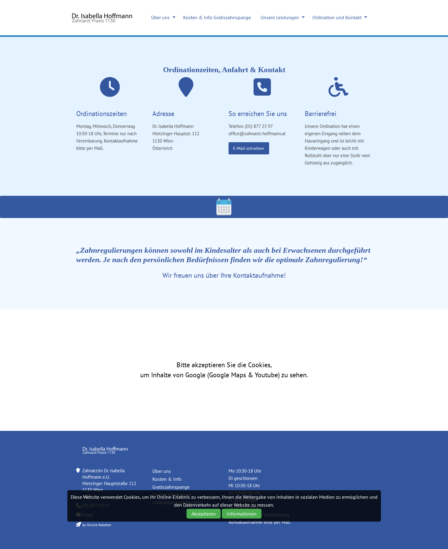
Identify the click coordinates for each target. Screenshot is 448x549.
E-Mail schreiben (248, 148)
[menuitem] (161, 17)
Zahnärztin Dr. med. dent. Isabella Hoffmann (102, 17)
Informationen (242, 514)
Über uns (160, 17)
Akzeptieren (203, 514)
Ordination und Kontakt (336, 17)
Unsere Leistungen (280, 17)
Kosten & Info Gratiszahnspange (217, 17)
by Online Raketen (96, 525)
